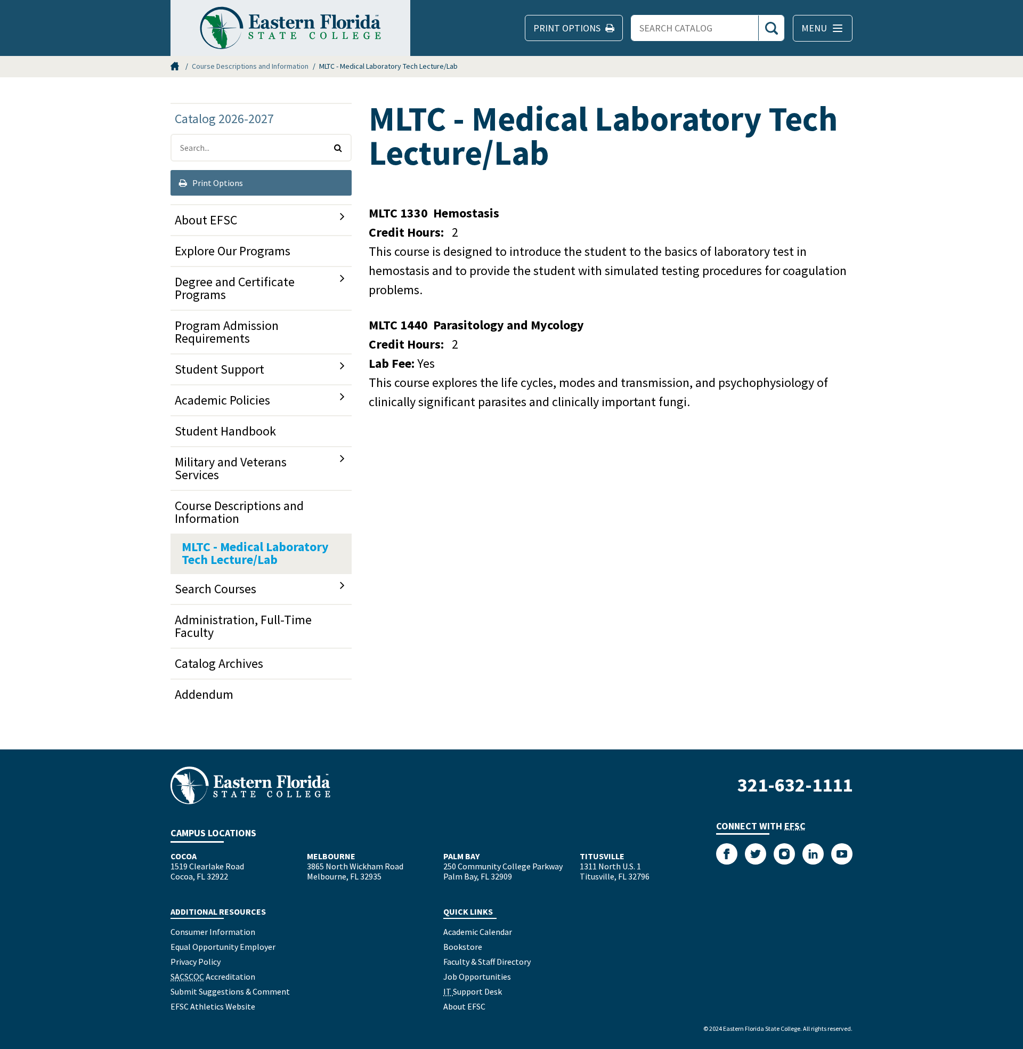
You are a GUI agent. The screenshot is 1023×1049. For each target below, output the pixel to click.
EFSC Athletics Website (212, 1006)
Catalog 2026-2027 (224, 118)
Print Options (217, 182)
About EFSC (206, 220)
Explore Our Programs (232, 251)
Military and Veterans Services (231, 468)
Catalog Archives (219, 663)
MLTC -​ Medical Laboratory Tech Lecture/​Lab (255, 553)
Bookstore (462, 946)
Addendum (204, 694)
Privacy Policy (195, 961)
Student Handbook (225, 431)
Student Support (219, 369)
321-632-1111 (794, 785)
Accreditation (212, 976)
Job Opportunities (477, 976)
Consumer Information (212, 931)
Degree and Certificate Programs (235, 288)
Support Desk (472, 991)
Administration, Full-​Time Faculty (243, 626)
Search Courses (215, 588)
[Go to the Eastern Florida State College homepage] (250, 785)
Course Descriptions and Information (250, 66)
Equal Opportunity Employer (222, 946)
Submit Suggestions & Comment (230, 991)
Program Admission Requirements (227, 331)
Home (175, 66)
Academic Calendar (477, 931)
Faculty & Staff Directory (487, 961)
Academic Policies (222, 400)
